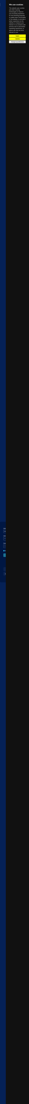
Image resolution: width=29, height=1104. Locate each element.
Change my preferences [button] (17, 41)
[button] (3, 550)
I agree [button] (17, 36)
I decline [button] (17, 38)
